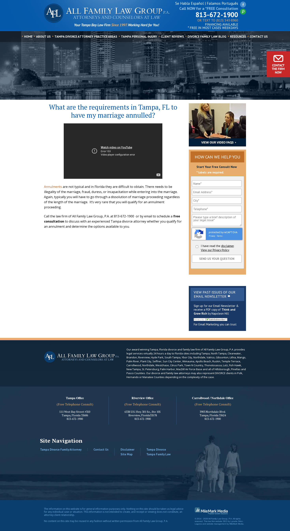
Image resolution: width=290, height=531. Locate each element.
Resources (238, 36)
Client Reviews (172, 36)
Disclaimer (127, 449)
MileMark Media (236, 524)
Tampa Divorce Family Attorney (60, 449)
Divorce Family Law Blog (207, 36)
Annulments (53, 186)
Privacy (212, 236)
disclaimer (227, 246)
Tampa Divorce (156, 449)
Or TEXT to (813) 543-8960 (217, 20)
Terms (220, 236)
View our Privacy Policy (215, 250)
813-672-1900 (217, 14)
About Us (43, 36)
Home (28, 36)
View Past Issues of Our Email (214, 294)
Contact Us (259, 36)
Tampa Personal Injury (139, 36)
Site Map (127, 454)
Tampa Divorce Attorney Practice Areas (85, 36)
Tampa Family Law (158, 454)
